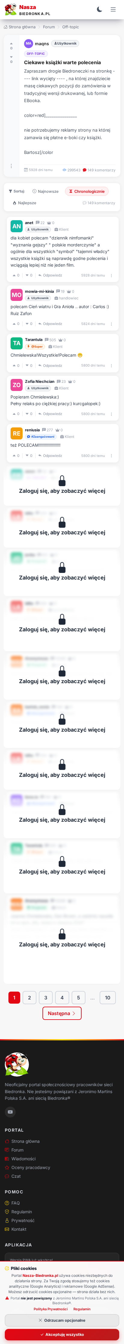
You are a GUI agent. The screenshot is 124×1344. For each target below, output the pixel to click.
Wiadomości (23, 1158)
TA (16, 343)
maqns (42, 43)
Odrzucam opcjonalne (64, 1320)
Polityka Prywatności (51, 1309)
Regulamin (21, 1211)
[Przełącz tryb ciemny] (100, 9)
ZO (17, 385)
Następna (59, 1013)
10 (107, 998)
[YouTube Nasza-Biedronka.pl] (10, 1112)
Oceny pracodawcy (30, 1167)
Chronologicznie (89, 191)
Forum (49, 26)
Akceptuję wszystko (64, 1334)
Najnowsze (48, 191)
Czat (16, 1176)
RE (16, 433)
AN (16, 226)
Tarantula (33, 339)
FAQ (15, 1202)
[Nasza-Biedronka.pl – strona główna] (17, 1064)
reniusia (32, 430)
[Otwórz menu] (113, 9)
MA (28, 43)
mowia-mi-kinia (39, 291)
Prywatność (23, 1220)
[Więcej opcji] (11, 166)
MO (17, 294)
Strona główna (22, 26)
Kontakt (18, 1229)
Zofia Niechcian (39, 381)
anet (29, 222)
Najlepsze (27, 203)
